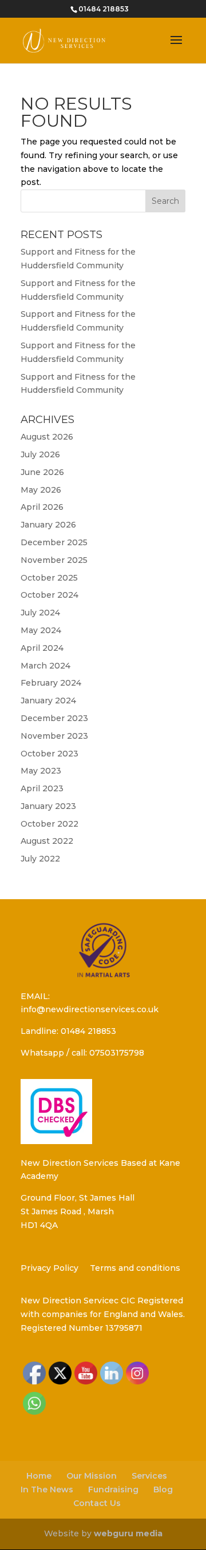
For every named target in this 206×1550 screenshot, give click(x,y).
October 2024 (49, 595)
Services (149, 1476)
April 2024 (42, 648)
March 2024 (45, 666)
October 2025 (49, 578)
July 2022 (40, 858)
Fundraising (113, 1489)
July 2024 (40, 612)
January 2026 (48, 525)
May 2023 (41, 771)
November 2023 (54, 736)
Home (39, 1476)
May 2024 (41, 630)
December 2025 (54, 542)
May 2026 (41, 490)
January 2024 (48, 700)
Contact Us (97, 1503)
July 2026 (40, 454)
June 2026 (42, 472)
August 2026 (47, 437)
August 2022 (47, 841)
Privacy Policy (49, 1268)
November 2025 (54, 560)
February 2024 (51, 683)
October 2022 (49, 824)
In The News (47, 1489)
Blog (163, 1489)
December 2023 (54, 718)
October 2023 (49, 753)
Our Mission (91, 1476)
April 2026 (42, 507)
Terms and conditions (135, 1268)
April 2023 (42, 788)
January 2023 (48, 806)
